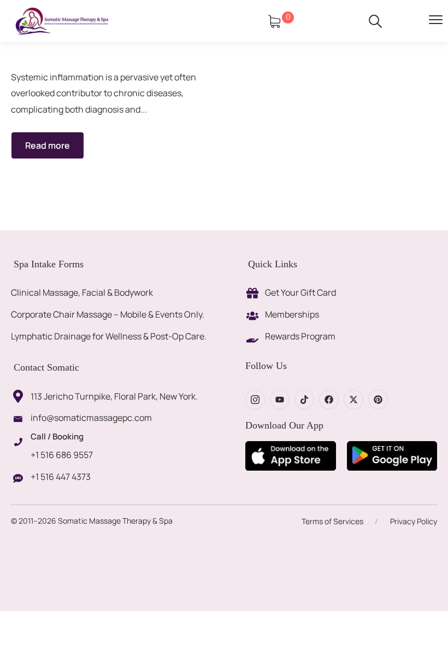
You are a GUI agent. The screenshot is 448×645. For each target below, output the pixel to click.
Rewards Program (300, 336)
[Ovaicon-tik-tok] (304, 399)
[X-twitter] (353, 399)
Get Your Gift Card (300, 292)
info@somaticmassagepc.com (91, 418)
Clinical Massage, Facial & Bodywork (82, 292)
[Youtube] (280, 399)
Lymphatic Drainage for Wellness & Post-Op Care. (109, 336)
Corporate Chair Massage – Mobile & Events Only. (107, 314)
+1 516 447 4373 (61, 477)
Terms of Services (332, 521)
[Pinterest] (378, 399)
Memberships (292, 314)
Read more (47, 145)
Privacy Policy (413, 521)
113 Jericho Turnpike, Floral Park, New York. (114, 396)
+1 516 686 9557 (62, 455)
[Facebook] (329, 399)
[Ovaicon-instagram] (255, 399)
